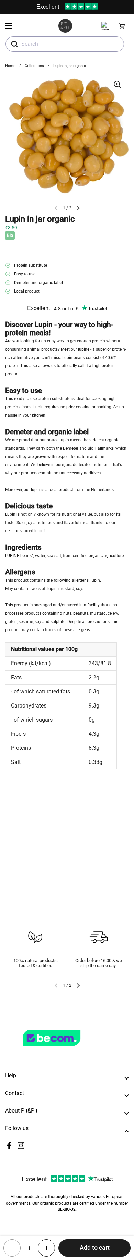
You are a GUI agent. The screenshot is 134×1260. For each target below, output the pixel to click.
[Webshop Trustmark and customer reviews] (66, 1049)
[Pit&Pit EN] (65, 26)
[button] (122, 26)
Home (10, 66)
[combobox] (64, 44)
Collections (34, 66)
